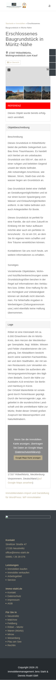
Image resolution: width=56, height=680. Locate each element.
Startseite (10, 23)
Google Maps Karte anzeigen (28, 458)
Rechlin (11, 645)
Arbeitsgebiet (14, 576)
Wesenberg (13, 638)
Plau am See (14, 641)
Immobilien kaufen (17, 569)
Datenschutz (14, 596)
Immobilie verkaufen (18, 572)
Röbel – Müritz (15, 627)
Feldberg (12, 623)
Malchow (12, 619)
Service (11, 580)
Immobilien (20, 23)
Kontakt (11, 592)
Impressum (13, 599)
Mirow (10, 634)
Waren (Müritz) (15, 630)
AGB (10, 603)
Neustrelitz (13, 616)
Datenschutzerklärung (28, 452)
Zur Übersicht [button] (14, 62)
